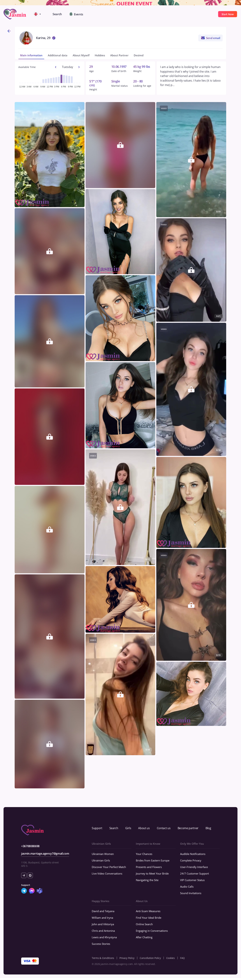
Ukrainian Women (103, 854)
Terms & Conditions (103, 958)
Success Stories (101, 944)
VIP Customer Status (192, 880)
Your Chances (144, 854)
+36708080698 (30, 846)
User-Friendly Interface (194, 867)
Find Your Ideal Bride (148, 917)
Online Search (144, 924)
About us (144, 828)
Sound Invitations (190, 893)
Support (97, 828)
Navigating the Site (147, 880)
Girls (128, 828)
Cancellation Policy (150, 958)
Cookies (170, 958)
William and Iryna (102, 917)
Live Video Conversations (107, 873)
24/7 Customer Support (194, 873)
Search (113, 828)
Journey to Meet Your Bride (152, 873)
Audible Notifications (192, 854)
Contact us (164, 828)
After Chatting (144, 937)
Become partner (188, 828)
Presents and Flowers (149, 867)
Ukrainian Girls (101, 860)
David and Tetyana (103, 911)
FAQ (182, 958)
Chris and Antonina (103, 930)
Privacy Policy (126, 958)
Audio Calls (187, 886)
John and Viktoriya (103, 924)
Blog (208, 828)
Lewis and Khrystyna (104, 937)
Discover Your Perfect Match (109, 867)
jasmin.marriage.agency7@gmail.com (45, 853)
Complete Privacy (190, 860)
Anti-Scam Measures (148, 911)
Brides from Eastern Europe (152, 860)
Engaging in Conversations (152, 930)
